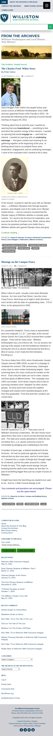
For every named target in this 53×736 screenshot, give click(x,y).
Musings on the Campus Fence (18, 261)
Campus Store (28, 723)
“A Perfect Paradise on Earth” (13, 589)
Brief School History (33, 6)
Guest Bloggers (13, 240)
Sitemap (38, 726)
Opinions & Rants (7, 498)
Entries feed (6, 684)
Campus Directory (15, 723)
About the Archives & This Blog (23, 2)
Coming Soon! (7, 10)
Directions (27, 721)
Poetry (35, 248)
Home (4, 2)
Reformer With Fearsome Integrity (15, 562)
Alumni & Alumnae (17, 237)
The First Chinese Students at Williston (17, 582)
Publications (24, 240)
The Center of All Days (21, 628)
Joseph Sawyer (9, 248)
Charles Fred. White (38, 245)
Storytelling (9, 251)
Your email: (5, 542)
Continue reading (10, 233)
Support (34, 721)
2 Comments (29, 76)
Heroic (20, 614)
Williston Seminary (36, 240)
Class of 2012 (8, 504)
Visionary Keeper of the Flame (13, 575)
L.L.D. (44, 504)
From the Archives (20, 36)
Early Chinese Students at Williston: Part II (18, 568)
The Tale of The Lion (24, 619)
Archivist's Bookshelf (33, 237)
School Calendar (40, 723)
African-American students (14, 245)
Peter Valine (24, 248)
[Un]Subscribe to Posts (10, 698)
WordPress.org (7, 693)
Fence (20, 504)
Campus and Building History (36, 496)
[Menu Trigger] (46, 5)
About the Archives (17, 496)
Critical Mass (21, 610)
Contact (19, 721)
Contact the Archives (11, 6)
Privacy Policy (29, 726)
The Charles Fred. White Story (18, 68)
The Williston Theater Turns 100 (14, 596)
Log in (3, 680)
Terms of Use (18, 726)
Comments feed (7, 689)
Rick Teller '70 (7, 619)
